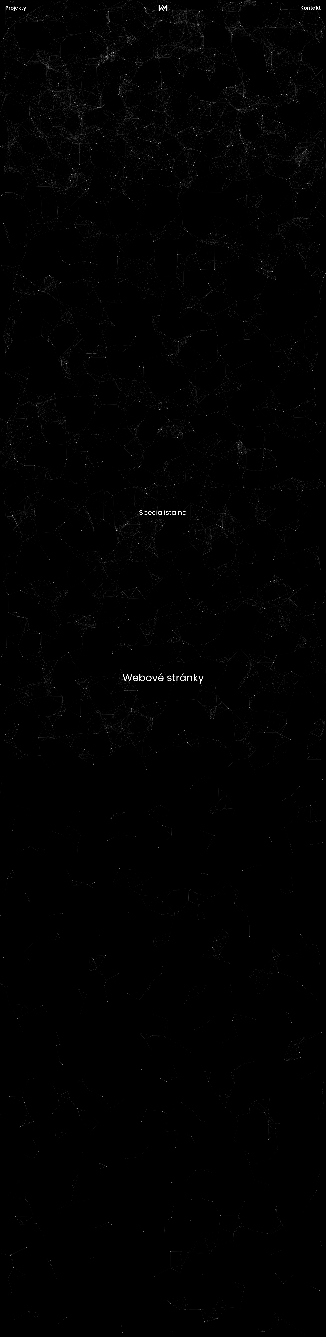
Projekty (15, 7)
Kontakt (310, 7)
